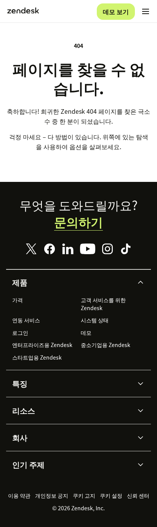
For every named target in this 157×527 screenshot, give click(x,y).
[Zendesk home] (23, 11)
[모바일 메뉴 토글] (145, 11)
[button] (72, 282)
